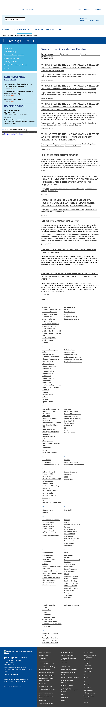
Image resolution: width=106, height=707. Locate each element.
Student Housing (70, 581)
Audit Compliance (49, 338)
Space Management (71, 569)
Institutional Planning (50, 486)
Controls (45, 390)
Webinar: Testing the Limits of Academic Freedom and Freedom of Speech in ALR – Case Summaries (70, 87)
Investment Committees (51, 503)
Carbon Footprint (48, 354)
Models (45, 512)
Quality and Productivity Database (15, 65)
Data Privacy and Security (73, 359)
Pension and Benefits (72, 525)
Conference (46, 382)
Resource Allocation (49, 571)
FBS (60, 30)
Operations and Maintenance (48, 523)
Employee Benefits (49, 429)
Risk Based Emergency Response (59, 155)
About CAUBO (43, 655)
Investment (46, 500)
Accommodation (48, 319)
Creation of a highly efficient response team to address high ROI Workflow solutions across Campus (69, 276)
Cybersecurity (47, 402)
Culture (44, 191)
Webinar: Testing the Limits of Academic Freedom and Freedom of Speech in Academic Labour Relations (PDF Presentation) (70, 137)
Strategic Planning (71, 576)
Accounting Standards (50, 324)
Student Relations (59, 212)
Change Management (50, 359)
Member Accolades (67, 685)
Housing (67, 460)
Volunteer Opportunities (69, 670)
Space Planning (68, 240)
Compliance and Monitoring (71, 74)
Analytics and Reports (11, 58)
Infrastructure (47, 481)
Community (39, 30)
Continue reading (77, 167)
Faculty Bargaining (89, 74)
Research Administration (51, 566)
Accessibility (47, 317)
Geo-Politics (46, 460)
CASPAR (63, 700)
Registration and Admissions (48, 560)
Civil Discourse (47, 361)
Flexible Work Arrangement (69, 422)
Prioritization (69, 536)
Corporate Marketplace (46, 675)
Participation (87, 663)
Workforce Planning (49, 640)
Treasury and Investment (51, 624)
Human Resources (71, 462)
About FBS (87, 684)
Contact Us (97, 9)
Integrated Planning (50, 491)
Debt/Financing (70, 352)
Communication (90, 189)
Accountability (47, 321)
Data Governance (70, 355)
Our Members (43, 661)
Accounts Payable (49, 326)
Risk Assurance (48, 582)
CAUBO (53, 6)
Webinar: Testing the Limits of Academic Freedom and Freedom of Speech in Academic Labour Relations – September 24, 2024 (70, 106)
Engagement (47, 434)
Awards (45, 342)
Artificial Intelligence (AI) (51, 331)
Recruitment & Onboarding (47, 556)
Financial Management (49, 238)
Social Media (68, 567)
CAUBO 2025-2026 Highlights (13, 99)
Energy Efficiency (48, 436)
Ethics (84, 236)
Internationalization (49, 495)
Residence (46, 569)
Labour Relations (91, 210)
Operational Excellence (51, 520)
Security (67, 557)
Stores (66, 574)
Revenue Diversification (51, 578)
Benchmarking (74, 234)
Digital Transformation (73, 362)
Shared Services (70, 564)
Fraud (66, 430)
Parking (67, 520)
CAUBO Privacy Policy (46, 686)
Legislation (68, 479)
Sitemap (86, 703)
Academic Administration (59, 189)
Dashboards (8, 48)
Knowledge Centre (24, 30)
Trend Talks (46, 626)
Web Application (89, 696)
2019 (47, 189)
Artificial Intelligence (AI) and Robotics (51, 334)
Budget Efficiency (70, 317)
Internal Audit (47, 493)
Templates (46, 615)
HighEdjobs (83, 18)
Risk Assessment (48, 580)
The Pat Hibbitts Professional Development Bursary (69, 690)
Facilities (91, 236)
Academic (49, 234)
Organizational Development (48, 527)
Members (87, 660)
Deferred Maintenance (72, 357)
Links (63, 695)
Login (12, 9)
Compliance (46, 376)
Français (87, 9)
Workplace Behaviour (73, 76)
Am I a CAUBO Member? (46, 664)
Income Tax (46, 476)
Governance (63, 238)
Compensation (47, 373)
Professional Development (69, 544)
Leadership (68, 474)
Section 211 (68, 555)
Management (47, 510)
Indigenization (47, 483)
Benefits (67, 309)
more (12, 88)
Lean (66, 477)
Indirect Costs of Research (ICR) (48, 473)
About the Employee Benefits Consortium (90, 656)
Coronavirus (46, 392)
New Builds (73, 238)
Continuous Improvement (51, 385)
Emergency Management (72, 236)
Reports (44, 240)
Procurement (69, 541)
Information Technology (51, 479)
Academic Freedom (52, 74)
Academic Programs (50, 314)
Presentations (53, 191)
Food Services (69, 425)
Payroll (66, 522)
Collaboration (47, 369)
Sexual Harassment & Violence (52, 76)
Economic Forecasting (50, 409)
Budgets (67, 314)
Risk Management (55, 240)
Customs (45, 399)
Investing (45, 498)
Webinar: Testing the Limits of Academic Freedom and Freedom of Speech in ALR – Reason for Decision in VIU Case (70, 67)
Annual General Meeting (47, 667)
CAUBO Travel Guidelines (47, 689)
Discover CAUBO (8, 30)
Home (79, 9)
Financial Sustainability (72, 419)
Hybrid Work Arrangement (74, 465)
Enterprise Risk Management (48, 440)
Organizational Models (86, 238)
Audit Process (47, 340)
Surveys (67, 593)
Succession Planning (71, 588)
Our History (87, 671)
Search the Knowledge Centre (14, 55)
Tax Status (46, 610)
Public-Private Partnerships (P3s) (71, 530)
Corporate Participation (46, 673)
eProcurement (47, 448)
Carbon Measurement (50, 357)
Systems (78, 240)
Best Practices (85, 234)
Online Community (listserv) (69, 677)
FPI (65, 428)
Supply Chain (69, 590)
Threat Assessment (49, 621)
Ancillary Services (48, 329)
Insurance (46, 488)
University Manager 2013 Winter (60, 221)
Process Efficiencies (71, 538)
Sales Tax (67, 553)
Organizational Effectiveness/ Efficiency (51, 532)
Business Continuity (71, 319)
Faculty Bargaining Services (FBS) (89, 20)
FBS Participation (89, 690)
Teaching (45, 612)
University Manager (10, 52)
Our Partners (88, 669)
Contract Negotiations (50, 387)
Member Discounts (45, 670)
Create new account (27, 9)
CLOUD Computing (49, 366)
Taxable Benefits (48, 605)
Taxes (44, 607)
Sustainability (69, 595)
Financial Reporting (71, 416)
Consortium (51, 30)
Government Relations (50, 465)
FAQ (85, 674)
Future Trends (69, 433)
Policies (67, 527)
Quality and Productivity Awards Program (46, 679)
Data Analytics (69, 350)
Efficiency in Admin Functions (49, 419)
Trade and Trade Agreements (48, 618)
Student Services (70, 586)
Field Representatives (90, 693)
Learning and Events (11, 61)
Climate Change (48, 364)
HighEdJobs (64, 697)
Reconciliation (47, 553)
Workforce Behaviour (50, 643)
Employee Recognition (50, 432)
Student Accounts (71, 579)
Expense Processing (49, 452)
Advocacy (7, 68)
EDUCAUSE (46, 416)
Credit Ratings (47, 394)
